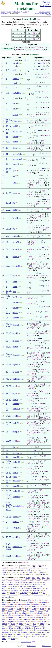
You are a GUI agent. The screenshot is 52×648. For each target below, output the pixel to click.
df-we (33, 617)
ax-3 (43, 578)
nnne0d (16, 318)
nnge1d (16, 164)
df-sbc (34, 609)
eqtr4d (15, 333)
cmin (41, 572)
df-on (28, 622)
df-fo (42, 624)
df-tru (21, 602)
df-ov (27, 626)
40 (7, 302)
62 (7, 450)
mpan (15, 193)
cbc (44, 574)
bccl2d (15, 131)
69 (7, 482)
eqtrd (15, 275)
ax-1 (33, 578)
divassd (16, 325)
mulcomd (16, 379)
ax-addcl (32, 586)
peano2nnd (17, 159)
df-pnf (14, 632)
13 (7, 122)
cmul (13, 572)
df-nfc (10, 606)
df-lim (35, 622)
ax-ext (28, 582)
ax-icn (22, 586)
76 (7, 528)
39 (7, 298)
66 (10, 505)
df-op (31, 613)
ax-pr (19, 584)
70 (7, 498)
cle (31, 572)
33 (7, 256)
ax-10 (4, 582)
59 (7, 431)
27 (10, 210)
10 (7, 126)
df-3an (13, 602)
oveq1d (16, 256)
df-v (26, 609)
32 (7, 266)
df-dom (44, 630)
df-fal (29, 602)
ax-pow (10, 584)
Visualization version (41, 13)
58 (7, 441)
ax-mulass (14, 591)
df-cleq (36, 604)
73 (10, 510)
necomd (16, 453)
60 (10, 441)
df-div (28, 634)
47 (7, 364)
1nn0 (15, 83)
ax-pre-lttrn (26, 595)
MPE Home (16, 11)
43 (10, 324)
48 (7, 354)
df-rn (33, 619)
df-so (19, 617)
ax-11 (12, 582)
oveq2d (16, 242)
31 (7, 242)
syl (14, 202)
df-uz (17, 637)
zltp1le (15, 114)
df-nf (44, 602)
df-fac (4, 639)
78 (7, 556)
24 (7, 193)
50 (7, 371)
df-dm (26, 619)
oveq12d (16, 266)
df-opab (18, 615)
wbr (3, 570)
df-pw (9, 613)
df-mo (12, 604)
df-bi (29, 600)
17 (9, 142)
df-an (36, 600)
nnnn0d (16, 78)
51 (7, 386)
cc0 (29, 570)
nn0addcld (17, 93)
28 (7, 228)
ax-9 (45, 580)
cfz (36, 574)
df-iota (4, 624)
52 (10, 386)
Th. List (25, 11)
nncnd (15, 63)
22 (10, 169)
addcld (15, 70)
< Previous (45, 2)
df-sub (10, 634)
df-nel (26, 606)
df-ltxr (40, 632)
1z (14, 175)
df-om (11, 628)
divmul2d (17, 355)
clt (23, 572)
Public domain (31, 646)
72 (10, 498)
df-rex (42, 606)
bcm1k (15, 218)
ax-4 (10, 580)
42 (7, 312)
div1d (15, 148)
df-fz (33, 637)
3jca (14, 170)
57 (10, 416)
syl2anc (16, 121)
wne (30, 568)
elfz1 (15, 183)
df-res (41, 619)
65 (10, 463)
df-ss (24, 611)
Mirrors (3, 11)
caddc (4, 572)
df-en (36, 630)
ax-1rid (12, 593)
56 (7, 410)
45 (10, 333)
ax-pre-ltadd (38, 595)
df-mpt (27, 615)
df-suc (44, 622)
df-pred (11, 622)
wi (34, 566)
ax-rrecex (34, 593)
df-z (9, 637)
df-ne (18, 606)
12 (10, 120)
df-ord (19, 622)
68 (7, 510)
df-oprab (35, 626)
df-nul (40, 611)
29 (10, 228)
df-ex (36, 602)
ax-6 (24, 580)
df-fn (21, 624)
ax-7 (31, 580)
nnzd (15, 103)
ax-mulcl (14, 588)
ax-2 (38, 578)
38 (10, 290)
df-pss (32, 611)
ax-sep (37, 582)
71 (10, 492)
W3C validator (46, 646)
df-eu (20, 604)
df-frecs (36, 628)
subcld (15, 312)
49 (10, 364)
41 (7, 324)
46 (7, 340)
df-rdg (20, 630)
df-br (10, 615)
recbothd (16, 506)
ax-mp (28, 578)
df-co (18, 619)
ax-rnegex (23, 593)
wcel (22, 568)
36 (7, 333)
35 (10, 275)
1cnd (15, 66)
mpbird (16, 210)
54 (7, 416)
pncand (16, 236)
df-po (11, 617)
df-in (17, 611)
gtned (15, 476)
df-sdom (5, 632)
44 (9, 326)
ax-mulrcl (25, 588)
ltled (14, 292)
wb (40, 566)
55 (7, 407)
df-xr (32, 632)
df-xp (41, 617)
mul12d (16, 423)
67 (10, 472)
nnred (15, 281)
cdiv (3, 574)
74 (10, 516)
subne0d (16, 481)
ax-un (27, 584)
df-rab (19, 609)
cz (28, 574)
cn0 (20, 574)
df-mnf (23, 632)
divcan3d (16, 408)
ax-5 (17, 580)
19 (7, 393)
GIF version (49, 13)
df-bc (13, 639)
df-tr (35, 615)
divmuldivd (17, 546)
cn (12, 574)
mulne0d (16, 462)
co (22, 570)
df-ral (34, 606)
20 (7, 169)
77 (10, 537)
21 (7, 164)
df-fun (13, 624)
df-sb (4, 604)
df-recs (12, 630)
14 (10, 126)
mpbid (15, 126)
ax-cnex (36, 584)
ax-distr (25, 591)
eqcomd (16, 340)
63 (7, 453)
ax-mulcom (37, 588)
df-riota (18, 626)
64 (9, 502)
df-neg (19, 634)
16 (7, 136)
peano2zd (17, 154)
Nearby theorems (45, 6)
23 (7, 210)
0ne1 (15, 447)
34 (10, 266)
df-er (28, 630)
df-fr (26, 617)
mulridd (16, 521)
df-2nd (27, 628)
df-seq (42, 637)
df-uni (39, 613)
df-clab (28, 604)
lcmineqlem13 (26, 642)
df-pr (24, 613)
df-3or (4, 602)
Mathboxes (4, 13)
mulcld (15, 142)
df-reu (11, 609)
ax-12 (20, 582)
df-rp (25, 637)
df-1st (19, 628)
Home (9, 11)
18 (7, 148)
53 (10, 393)
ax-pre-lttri (13, 595)
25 (10, 193)
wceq (12, 568)
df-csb (42, 609)
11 (7, 120)
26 (10, 202)
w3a (3, 568)
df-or (43, 600)
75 (7, 537)
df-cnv (10, 619)
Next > (48, 4)
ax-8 (38, 580)
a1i (14, 87)
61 (7, 516)
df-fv (10, 626)
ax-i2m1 (36, 591)
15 (7, 132)
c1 (36, 570)
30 (7, 275)
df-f (28, 624)
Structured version (44, 11)
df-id (42, 615)
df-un (10, 611)
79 (10, 556)
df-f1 (34, 624)
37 (7, 290)
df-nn (37, 634)
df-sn (16, 613)
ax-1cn (13, 586)
